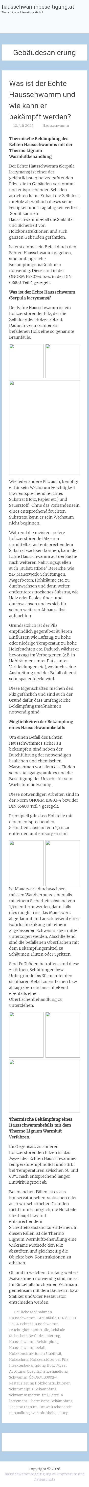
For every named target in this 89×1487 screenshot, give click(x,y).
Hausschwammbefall (27, 1347)
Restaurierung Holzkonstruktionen (39, 1383)
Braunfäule (46, 1318)
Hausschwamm (56, 125)
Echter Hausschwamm (39, 1324)
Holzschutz (19, 1359)
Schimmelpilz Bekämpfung (33, 1389)
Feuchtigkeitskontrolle (29, 1330)
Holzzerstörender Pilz (49, 1359)
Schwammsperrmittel (28, 1395)
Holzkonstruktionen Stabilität (35, 1353)
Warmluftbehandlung (49, 1413)
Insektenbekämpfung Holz (32, 1365)
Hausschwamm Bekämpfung (34, 1342)
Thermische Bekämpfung (51, 1401)
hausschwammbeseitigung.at (38, 7)
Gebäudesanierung (44, 1336)
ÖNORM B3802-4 (43, 1377)
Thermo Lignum (23, 1407)
